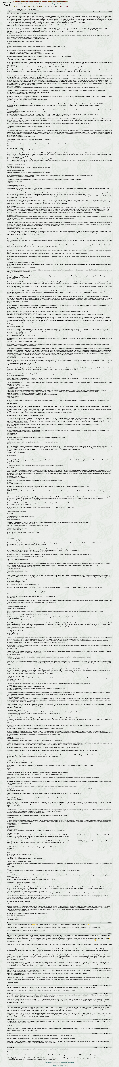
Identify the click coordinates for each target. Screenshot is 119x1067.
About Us (16, 4)
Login (36, 4)
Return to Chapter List (59, 1065)
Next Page (64, 1062)
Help (53, 4)
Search (59, 4)
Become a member (45, 4)
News (22, 4)
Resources (29, 4)
